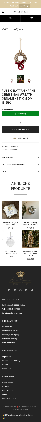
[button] (18, 203)
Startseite (5, 28)
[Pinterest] (15, 290)
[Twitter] (32, 290)
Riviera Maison (7, 110)
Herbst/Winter (18, 30)
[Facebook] (9, 290)
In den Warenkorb (20, 130)
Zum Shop (24, 6)
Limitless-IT (24, 407)
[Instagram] (20, 290)
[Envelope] (26, 290)
